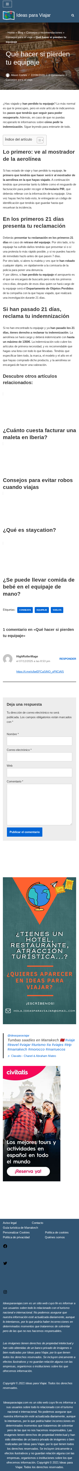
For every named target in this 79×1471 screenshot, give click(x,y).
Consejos (25, 610)
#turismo (38, 1045)
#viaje (70, 1040)
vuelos (57, 610)
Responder (67, 658)
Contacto (37, 1222)
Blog (20, 32)
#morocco (36, 1049)
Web (9, 765)
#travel (13, 1045)
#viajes (57, 1045)
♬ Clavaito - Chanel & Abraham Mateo (31, 1055)
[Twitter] (5, 1264)
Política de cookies (57, 1232)
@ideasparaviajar (18, 1035)
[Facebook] (5, 1247)
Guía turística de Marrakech (20, 1227)
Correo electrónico (19, 749)
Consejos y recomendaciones (44, 32)
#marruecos (55, 1049)
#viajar (25, 1045)
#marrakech (17, 1049)
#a (49, 1045)
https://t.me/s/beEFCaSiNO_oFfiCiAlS (40, 671)
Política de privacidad (16, 1237)
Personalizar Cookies (16, 1232)
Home (11, 32)
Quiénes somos (55, 1237)
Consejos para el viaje (19, 37)
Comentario (15, 781)
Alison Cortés (19, 75)
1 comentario (56, 75)
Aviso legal (9, 1222)
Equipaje (42, 610)
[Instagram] (5, 1293)
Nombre (13, 734)
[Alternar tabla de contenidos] (38, 140)
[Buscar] (72, 15)
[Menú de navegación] (7, 4)
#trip (68, 1045)
